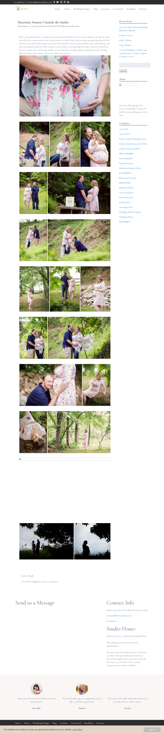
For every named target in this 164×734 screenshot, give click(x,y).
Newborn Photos (126, 187)
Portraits (143, 9)
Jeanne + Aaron (126, 35)
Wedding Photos (126, 217)
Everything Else (126, 158)
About (67, 9)
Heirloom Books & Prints (130, 168)
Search (123, 71)
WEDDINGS (124, 222)
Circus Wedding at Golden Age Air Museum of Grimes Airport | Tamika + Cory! (133, 53)
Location (105, 9)
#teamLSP (123, 129)
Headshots (131, 9)
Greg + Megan (125, 45)
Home (57, 9)
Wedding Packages (81, 9)
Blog (96, 9)
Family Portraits (126, 163)
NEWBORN (124, 183)
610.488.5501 (19, 2)
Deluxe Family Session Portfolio (133, 143)
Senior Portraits (126, 197)
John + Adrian (125, 40)
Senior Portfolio (126, 192)
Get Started (118, 9)
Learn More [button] (77, 730)
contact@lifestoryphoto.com (39, 2)
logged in (36, 581)
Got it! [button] (152, 730)
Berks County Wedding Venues (133, 139)
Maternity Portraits (71, 26)
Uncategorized (125, 207)
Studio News (124, 202)
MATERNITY (125, 173)
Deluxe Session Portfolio (129, 148)
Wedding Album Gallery (130, 212)
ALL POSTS (56, 26)
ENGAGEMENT (126, 153)
